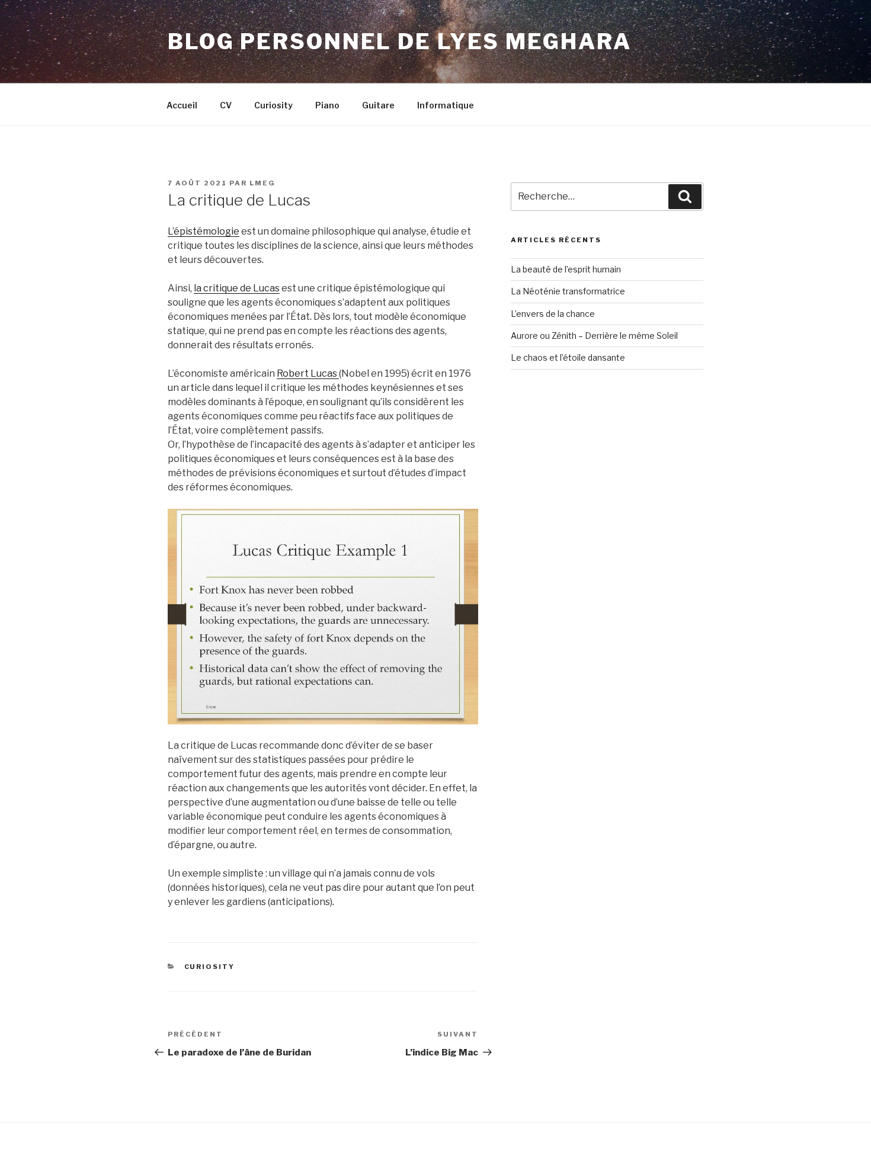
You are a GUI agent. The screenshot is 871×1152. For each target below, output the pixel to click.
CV (226, 105)
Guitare (378, 105)
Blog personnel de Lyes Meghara (399, 41)
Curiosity (273, 105)
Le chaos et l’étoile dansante (568, 357)
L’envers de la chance (553, 314)
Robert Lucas (308, 373)
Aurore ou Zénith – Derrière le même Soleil (594, 335)
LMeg (262, 183)
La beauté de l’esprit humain (566, 269)
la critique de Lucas (237, 288)
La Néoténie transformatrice (568, 291)
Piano (327, 105)
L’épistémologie (203, 231)
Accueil (181, 105)
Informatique (445, 105)
